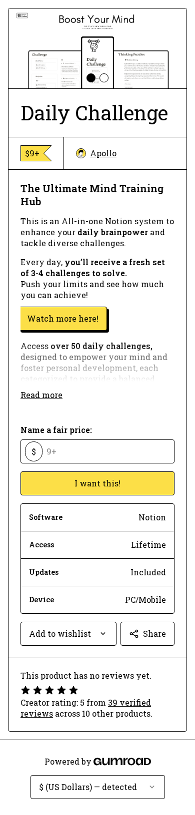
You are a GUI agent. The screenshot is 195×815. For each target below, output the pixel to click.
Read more (41, 395)
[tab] (91, 77)
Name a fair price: (56, 429)
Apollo (103, 153)
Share (154, 633)
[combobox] (68, 634)
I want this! (97, 483)
